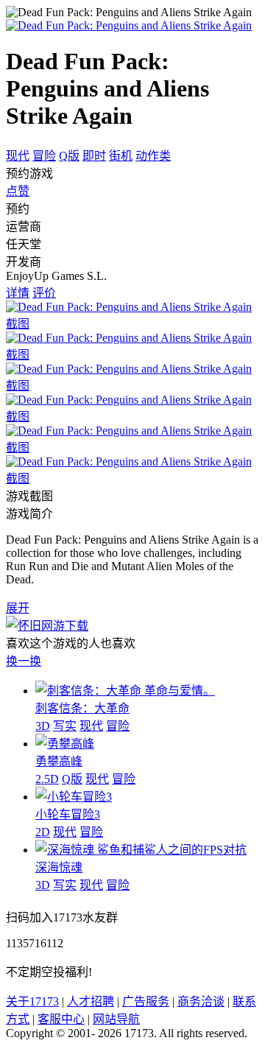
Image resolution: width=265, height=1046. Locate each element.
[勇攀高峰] (64, 743)
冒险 (44, 156)
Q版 (69, 156)
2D (42, 832)
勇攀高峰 (58, 761)
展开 (17, 608)
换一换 (23, 661)
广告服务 (145, 1001)
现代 (17, 156)
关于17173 (32, 1001)
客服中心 (61, 1019)
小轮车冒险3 (67, 814)
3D (42, 726)
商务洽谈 (201, 1001)
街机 (120, 156)
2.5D (47, 779)
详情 (17, 293)
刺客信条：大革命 (82, 708)
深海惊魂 (58, 867)
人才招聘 (90, 1001)
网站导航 (116, 1019)
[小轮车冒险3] (73, 796)
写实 (65, 726)
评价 (44, 293)
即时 (94, 156)
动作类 (153, 156)
